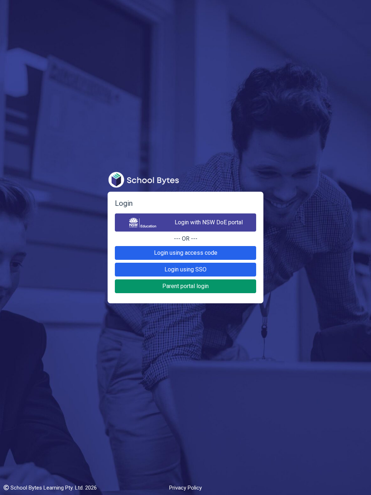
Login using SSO (185, 269)
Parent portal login (185, 286)
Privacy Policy (185, 487)
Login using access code (185, 252)
